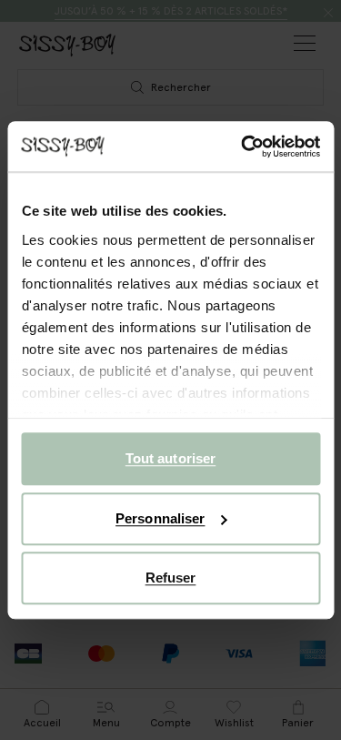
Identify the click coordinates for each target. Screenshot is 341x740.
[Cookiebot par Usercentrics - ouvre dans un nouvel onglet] (242, 146)
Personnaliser (160, 518)
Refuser (170, 577)
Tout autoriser (170, 458)
